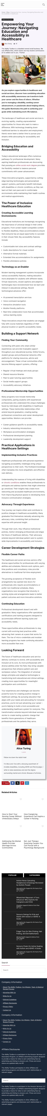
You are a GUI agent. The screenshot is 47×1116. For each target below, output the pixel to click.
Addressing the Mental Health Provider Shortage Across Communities (11, 844)
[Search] (43, 5)
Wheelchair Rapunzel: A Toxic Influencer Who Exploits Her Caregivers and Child (27, 900)
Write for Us (7, 996)
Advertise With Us (9, 992)
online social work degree (26, 165)
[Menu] (2, 5)
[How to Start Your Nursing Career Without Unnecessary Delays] (12, 799)
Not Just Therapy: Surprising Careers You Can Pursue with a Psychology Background (34, 844)
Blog (8, 12)
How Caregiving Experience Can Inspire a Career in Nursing (34, 816)
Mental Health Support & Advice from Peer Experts (27, 937)
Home (3, 12)
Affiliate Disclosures (10, 1003)
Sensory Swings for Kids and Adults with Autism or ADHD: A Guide (28, 916)
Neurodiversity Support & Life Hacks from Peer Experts (29, 889)
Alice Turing (8, 43)
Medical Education (7, 19)
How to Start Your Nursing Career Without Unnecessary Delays (12, 816)
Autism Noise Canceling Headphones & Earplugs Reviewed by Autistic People (29, 883)
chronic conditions (11, 482)
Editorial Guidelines (9, 999)
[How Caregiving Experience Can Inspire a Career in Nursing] (34, 799)
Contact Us (7, 1010)
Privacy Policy (8, 1006)
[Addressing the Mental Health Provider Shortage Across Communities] (12, 826)
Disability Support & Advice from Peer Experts (27, 905)
